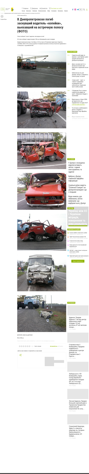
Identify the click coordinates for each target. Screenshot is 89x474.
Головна (2, 13)
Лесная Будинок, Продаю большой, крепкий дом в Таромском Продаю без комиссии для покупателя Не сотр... (78, 405)
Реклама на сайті (56, 8)
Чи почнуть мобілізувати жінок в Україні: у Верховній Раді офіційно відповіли (79, 110)
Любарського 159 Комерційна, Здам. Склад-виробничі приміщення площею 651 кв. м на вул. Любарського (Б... (76, 378)
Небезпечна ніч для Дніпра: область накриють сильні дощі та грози (80, 74)
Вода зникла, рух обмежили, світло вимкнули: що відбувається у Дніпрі (77, 199)
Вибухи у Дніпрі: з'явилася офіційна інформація (75, 178)
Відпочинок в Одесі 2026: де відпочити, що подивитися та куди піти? (80, 101)
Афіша (48, 10)
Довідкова (34, 10)
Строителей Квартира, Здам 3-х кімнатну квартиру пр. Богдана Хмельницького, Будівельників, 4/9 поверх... (76, 431)
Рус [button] (81, 9)
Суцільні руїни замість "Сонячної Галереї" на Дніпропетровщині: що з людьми (77, 188)
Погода (23, 10)
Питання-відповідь (42, 10)
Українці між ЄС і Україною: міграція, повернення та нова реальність (77, 217)
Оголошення (53, 10)
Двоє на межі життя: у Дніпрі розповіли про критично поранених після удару (80, 66)
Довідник (35, 8)
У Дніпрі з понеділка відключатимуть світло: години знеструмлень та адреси (76, 167)
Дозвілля (44, 8)
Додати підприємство (78, 261)
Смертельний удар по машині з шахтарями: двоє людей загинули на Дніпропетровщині (80, 57)
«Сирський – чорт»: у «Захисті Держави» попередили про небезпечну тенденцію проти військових (79, 83)
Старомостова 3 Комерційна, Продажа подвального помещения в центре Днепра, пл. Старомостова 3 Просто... (76, 350)
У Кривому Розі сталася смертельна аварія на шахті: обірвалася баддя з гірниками (79, 93)
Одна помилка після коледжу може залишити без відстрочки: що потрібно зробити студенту (80, 120)
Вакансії (66, 10)
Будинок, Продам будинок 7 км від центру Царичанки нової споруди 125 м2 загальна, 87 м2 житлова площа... (78, 322)
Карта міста (28, 10)
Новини (25, 8)
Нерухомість (60, 10)
